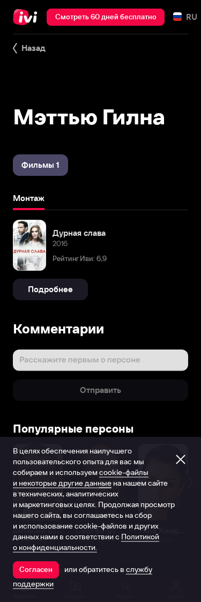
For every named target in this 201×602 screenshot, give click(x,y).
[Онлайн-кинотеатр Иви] (27, 17)
